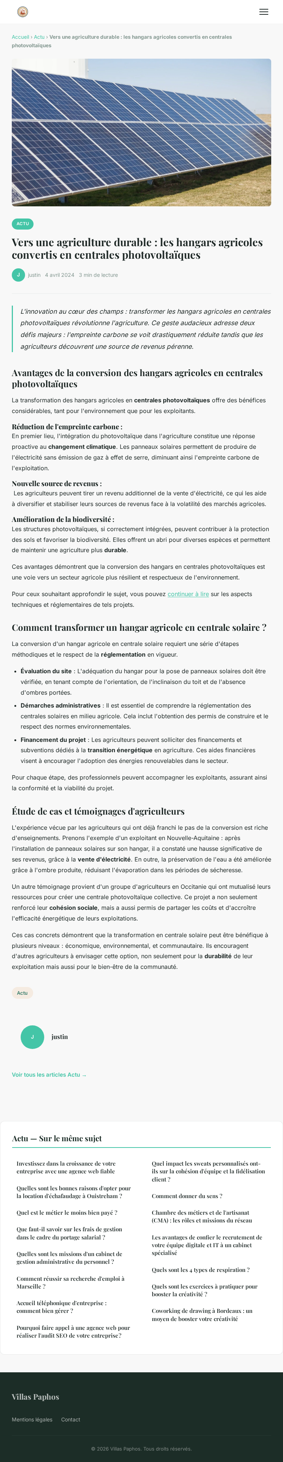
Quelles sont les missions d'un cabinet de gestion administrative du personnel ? (69, 1257)
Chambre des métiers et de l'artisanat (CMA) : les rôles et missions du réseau (202, 1216)
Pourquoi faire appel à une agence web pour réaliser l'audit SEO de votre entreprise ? (73, 1331)
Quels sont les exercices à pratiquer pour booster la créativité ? (205, 1290)
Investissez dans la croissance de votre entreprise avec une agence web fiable (66, 1167)
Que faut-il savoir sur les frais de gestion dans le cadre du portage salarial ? (69, 1233)
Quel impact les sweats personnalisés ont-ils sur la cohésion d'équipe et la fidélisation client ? (208, 1171)
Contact (70, 1419)
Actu (39, 37)
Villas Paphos (35, 1396)
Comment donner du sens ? (187, 1196)
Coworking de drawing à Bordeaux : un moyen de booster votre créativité (202, 1314)
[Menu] (263, 12)
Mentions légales (32, 1419)
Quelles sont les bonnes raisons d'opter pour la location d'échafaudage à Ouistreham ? (74, 1192)
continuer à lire (188, 594)
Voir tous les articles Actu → (49, 1074)
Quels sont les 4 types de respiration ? (200, 1269)
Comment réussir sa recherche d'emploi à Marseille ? (71, 1282)
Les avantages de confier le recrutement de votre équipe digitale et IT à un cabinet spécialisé (207, 1245)
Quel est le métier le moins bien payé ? (67, 1212)
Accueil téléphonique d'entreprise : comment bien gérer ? (61, 1306)
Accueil (20, 37)
